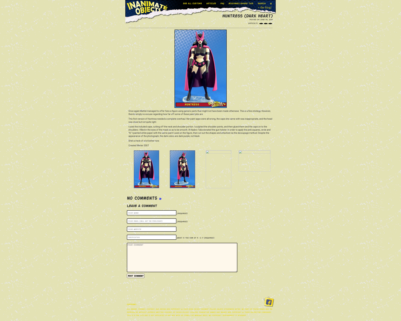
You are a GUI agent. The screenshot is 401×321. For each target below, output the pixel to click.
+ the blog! (265, 7)
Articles (211, 3)
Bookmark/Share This (241, 3)
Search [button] (262, 3)
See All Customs (192, 3)
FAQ (222, 3)
